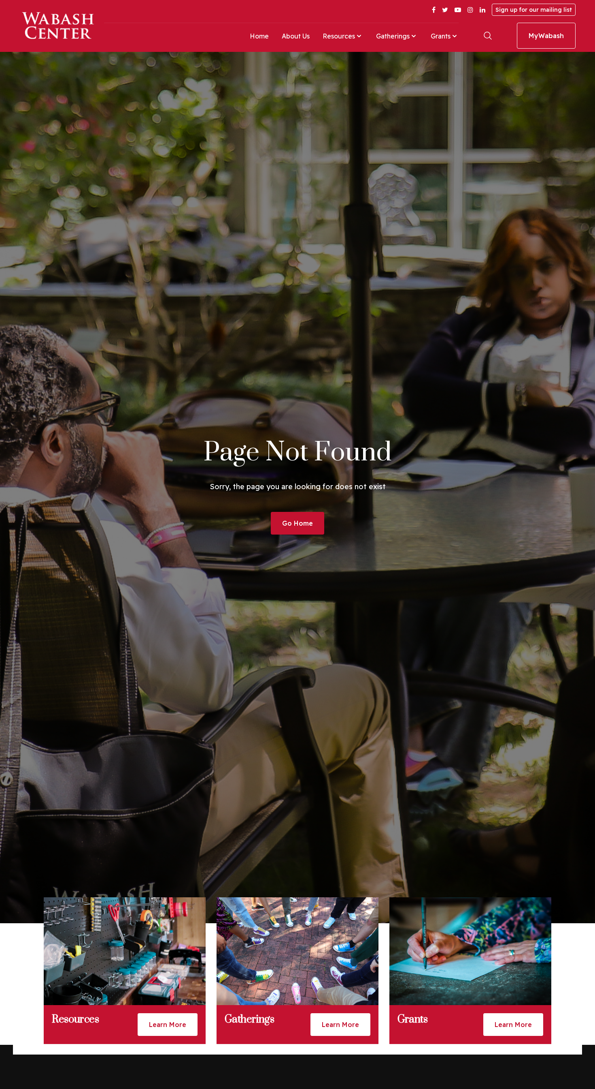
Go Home (297, 523)
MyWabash (546, 36)
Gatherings (393, 36)
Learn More (167, 1025)
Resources (339, 36)
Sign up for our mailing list (533, 9)
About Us (296, 36)
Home (259, 36)
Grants (440, 36)
